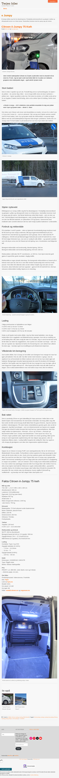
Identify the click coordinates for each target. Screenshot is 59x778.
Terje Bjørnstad (14, 29)
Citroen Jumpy (37, 717)
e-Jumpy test (47, 717)
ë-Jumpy (17, 717)
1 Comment (21, 718)
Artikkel (9, 717)
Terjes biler (10, 4)
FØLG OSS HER (34, 729)
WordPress (10, 755)
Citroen (13, 717)
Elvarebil (27, 717)
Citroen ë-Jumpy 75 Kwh (17, 26)
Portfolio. (16, 755)
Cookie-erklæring (34, 775)
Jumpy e (10, 718)
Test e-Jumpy (15, 718)
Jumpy (7, 718)
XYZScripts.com (36, 759)
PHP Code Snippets (23, 759)
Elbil (24, 717)
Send (18, 748)
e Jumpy (42, 717)
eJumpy (52, 717)
